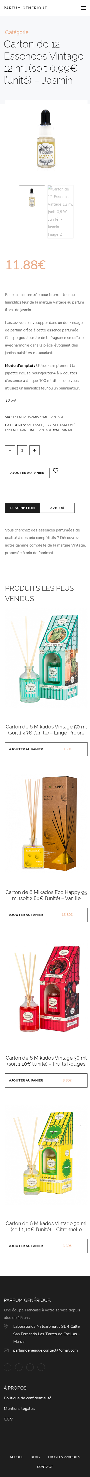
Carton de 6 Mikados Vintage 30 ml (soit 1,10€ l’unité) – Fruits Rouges (46, 1061)
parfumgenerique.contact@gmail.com (45, 1350)
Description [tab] (22, 508)
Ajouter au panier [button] (26, 749)
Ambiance (34, 425)
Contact (45, 1467)
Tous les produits (63, 1457)
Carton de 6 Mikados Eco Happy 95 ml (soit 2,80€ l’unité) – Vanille (46, 895)
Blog (35, 1457)
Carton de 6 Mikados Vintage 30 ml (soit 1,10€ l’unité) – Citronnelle (46, 1226)
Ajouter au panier (27, 473)
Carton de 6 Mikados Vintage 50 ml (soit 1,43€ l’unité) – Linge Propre (46, 730)
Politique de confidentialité (28, 1398)
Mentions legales (19, 1408)
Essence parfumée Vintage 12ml (32, 430)
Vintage (69, 430)
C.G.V (8, 1419)
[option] (32, 198)
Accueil (16, 1457)
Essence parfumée (61, 425)
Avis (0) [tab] (57, 508)
